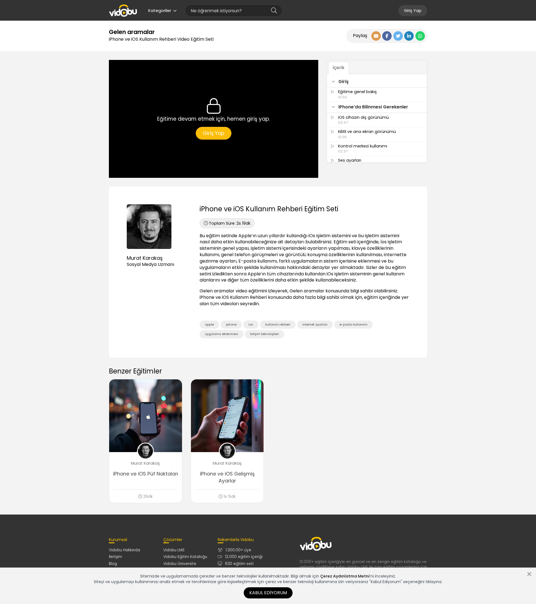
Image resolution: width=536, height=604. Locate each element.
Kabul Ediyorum (268, 593)
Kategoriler (159, 10)
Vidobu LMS (174, 550)
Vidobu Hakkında (124, 550)
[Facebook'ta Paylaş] (387, 36)
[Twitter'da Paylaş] (398, 36)
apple (209, 324)
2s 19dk (229, 223)
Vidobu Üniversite (179, 563)
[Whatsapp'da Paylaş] (420, 36)
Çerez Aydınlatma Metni (345, 576)
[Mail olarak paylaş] (376, 36)
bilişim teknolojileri (264, 334)
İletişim (115, 556)
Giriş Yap (413, 10)
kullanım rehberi (277, 324)
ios (250, 324)
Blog (113, 563)
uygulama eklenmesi (221, 334)
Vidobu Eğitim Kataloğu (185, 556)
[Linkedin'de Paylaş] (409, 36)
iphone (231, 324)
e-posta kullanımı (353, 324)
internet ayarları (314, 324)
